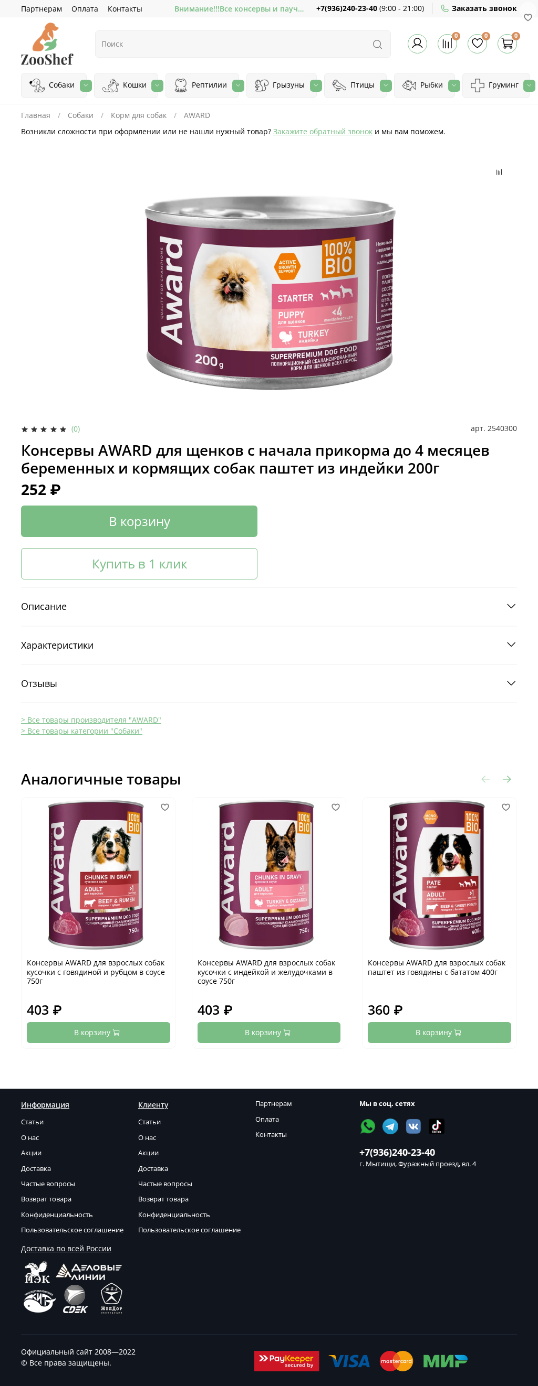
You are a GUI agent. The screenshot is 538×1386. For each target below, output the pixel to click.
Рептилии (208, 85)
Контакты (125, 9)
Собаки (61, 85)
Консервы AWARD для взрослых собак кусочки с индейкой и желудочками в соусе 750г (266, 972)
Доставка (36, 1168)
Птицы (361, 85)
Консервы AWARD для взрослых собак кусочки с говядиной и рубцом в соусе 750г (96, 972)
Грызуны (288, 85)
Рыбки (430, 85)
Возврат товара (46, 1199)
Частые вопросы (48, 1183)
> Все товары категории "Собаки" (81, 731)
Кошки (134, 85)
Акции (31, 1152)
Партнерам (41, 9)
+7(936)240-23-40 (346, 8)
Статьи (32, 1122)
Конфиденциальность (57, 1214)
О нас (30, 1137)
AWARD (197, 115)
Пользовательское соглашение (72, 1230)
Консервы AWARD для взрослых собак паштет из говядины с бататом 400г (436, 967)
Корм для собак (139, 115)
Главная (35, 115)
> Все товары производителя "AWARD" (91, 720)
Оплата (84, 9)
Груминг (503, 85)
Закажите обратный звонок (323, 131)
